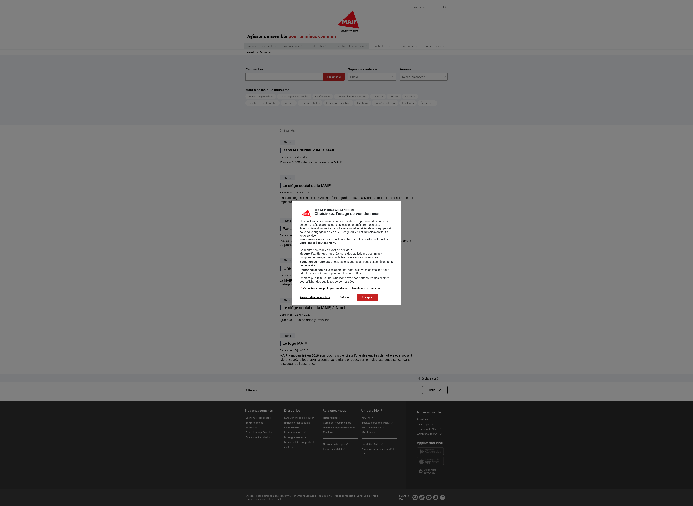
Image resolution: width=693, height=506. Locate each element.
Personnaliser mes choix (315, 297)
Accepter (367, 297)
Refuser (344, 297)
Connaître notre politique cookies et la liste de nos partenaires (341, 288)
